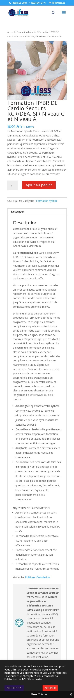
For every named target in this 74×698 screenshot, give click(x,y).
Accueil (11, 32)
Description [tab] (17, 211)
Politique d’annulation (37, 577)
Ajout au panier (39, 185)
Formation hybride (26, 32)
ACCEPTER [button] (50, 688)
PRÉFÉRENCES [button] (14, 688)
